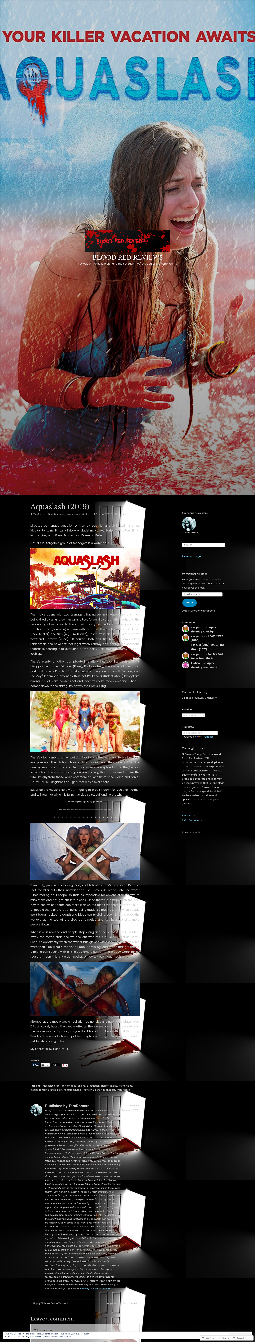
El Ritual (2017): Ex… (203, 645)
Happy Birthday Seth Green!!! (121, 1303)
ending (54, 514)
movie (113, 1085)
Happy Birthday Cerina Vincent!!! (49, 1303)
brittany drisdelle (66, 1085)
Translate (208, 736)
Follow (189, 602)
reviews (77, 514)
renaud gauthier (73, 1090)
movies (69, 514)
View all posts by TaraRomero (95, 1288)
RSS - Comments (192, 820)
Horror (105, 1085)
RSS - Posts (188, 815)
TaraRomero (39, 514)
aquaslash (49, 1085)
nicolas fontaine (39, 1090)
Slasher (85, 514)
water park (123, 1090)
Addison (196, 663)
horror (62, 514)
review (88, 1090)
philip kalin (56, 1090)
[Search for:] (203, 544)
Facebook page (191, 556)
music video (125, 1085)
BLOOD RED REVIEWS (127, 257)
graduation (93, 1085)
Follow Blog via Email (194, 573)
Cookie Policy (65, 1336)
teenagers (109, 1090)
